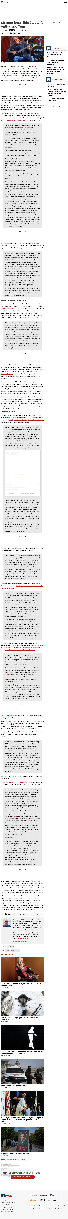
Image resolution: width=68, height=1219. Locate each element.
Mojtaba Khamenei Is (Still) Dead (15, 1154)
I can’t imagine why (11, 716)
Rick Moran (4, 1155)
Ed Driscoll (4, 30)
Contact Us (33, 1206)
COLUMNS (11, 946)
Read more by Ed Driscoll (21, 941)
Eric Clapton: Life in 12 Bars (10, 308)
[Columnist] (7, 923)
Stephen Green (5, 1021)
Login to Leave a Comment (23, 1177)
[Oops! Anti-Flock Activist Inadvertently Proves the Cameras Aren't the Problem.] (22, 1037)
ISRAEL (7, 950)
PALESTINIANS (15, 950)
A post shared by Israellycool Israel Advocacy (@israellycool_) (22, 493)
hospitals (33, 645)
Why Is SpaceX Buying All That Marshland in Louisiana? (19, 1019)
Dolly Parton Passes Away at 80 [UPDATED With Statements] (21, 985)
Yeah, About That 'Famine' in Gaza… (16, 1086)
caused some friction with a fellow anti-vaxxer (20, 650)
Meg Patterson (20, 726)
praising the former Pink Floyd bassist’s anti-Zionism (26, 420)
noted (15, 816)
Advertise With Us (53, 1206)
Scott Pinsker (5, 1123)
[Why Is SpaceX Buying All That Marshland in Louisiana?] (22, 1003)
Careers (41, 1209)
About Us (42, 1206)
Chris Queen (4, 987)
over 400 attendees (15, 105)
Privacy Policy (62, 1206)
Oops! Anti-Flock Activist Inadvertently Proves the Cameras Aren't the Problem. (22, 1053)
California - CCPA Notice (62, 1209)
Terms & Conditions (53, 1209)
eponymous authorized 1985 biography (14, 120)
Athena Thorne (5, 1055)
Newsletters (33, 1209)
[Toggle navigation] (65, 2)
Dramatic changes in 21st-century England (15, 782)
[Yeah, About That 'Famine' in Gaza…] (22, 1071)
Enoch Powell (22, 73)
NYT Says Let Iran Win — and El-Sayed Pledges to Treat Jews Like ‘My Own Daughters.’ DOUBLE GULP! (22, 1120)
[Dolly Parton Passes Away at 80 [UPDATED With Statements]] (22, 969)
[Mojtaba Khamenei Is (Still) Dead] (22, 1139)
